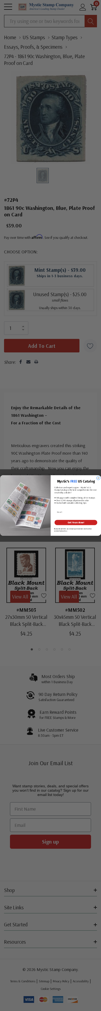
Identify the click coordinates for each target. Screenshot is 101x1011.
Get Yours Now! (76, 522)
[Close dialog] (98, 478)
